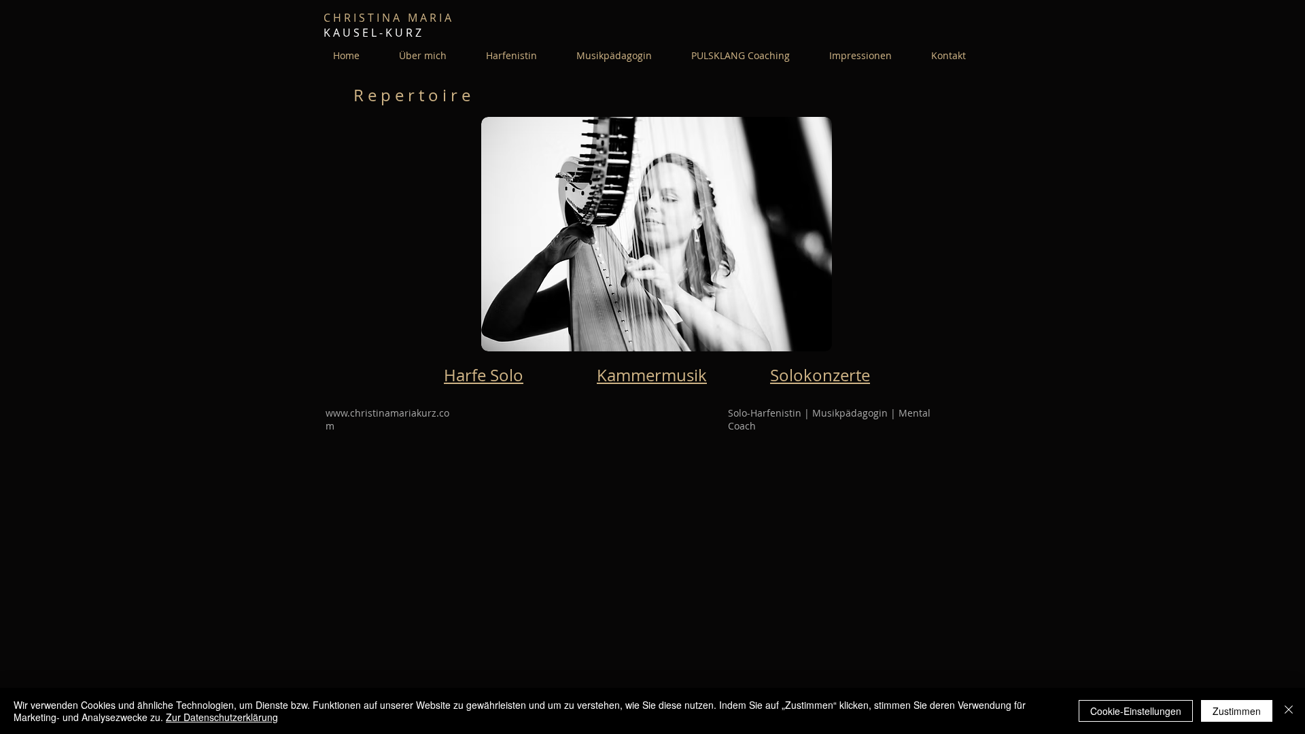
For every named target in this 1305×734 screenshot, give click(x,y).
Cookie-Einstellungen (1135, 711)
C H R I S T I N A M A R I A (390, 17)
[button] (422, 55)
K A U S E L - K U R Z (375, 32)
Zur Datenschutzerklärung (222, 717)
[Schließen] (1289, 711)
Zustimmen (1237, 711)
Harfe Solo (483, 375)
